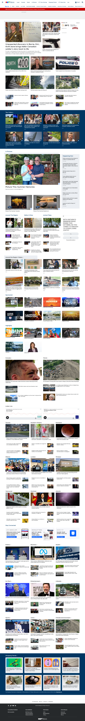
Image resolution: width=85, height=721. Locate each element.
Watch (28, 2)
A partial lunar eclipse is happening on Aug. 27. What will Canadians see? (67, 439)
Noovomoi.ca (63, 713)
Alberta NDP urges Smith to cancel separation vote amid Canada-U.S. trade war (21, 103)
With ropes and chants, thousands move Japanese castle (67, 598)
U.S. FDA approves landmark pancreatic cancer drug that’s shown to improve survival (67, 562)
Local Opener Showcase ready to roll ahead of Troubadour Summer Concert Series (46, 103)
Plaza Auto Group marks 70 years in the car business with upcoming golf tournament (13, 126)
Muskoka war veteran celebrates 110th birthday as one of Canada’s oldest (36, 251)
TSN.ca (44, 714)
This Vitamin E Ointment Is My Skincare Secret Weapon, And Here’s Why (51, 687)
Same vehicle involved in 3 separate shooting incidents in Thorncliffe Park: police (16, 439)
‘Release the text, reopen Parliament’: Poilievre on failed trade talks (21, 567)
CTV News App (35, 701)
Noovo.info (63, 711)
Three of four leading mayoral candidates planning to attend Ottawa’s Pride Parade (16, 473)
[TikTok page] (11, 705)
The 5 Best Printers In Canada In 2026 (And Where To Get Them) (70, 686)
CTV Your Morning (42, 2)
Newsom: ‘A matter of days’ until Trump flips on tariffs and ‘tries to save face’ (51, 126)
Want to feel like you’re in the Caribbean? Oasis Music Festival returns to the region (13, 230)
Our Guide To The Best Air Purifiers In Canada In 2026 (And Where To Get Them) (32, 669)
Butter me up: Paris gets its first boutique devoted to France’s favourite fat (71, 609)
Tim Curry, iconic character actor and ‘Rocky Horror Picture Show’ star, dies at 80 (41, 598)
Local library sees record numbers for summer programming (17, 248)
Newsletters (50, 701)
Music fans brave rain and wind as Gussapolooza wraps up (70, 271)
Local (18, 2)
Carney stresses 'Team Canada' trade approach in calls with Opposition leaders (17, 562)
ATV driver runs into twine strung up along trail (51, 143)
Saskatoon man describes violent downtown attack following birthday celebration (21, 382)
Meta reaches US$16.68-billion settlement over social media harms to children (41, 562)
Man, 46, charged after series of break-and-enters (69, 143)
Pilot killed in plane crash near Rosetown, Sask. (28, 386)
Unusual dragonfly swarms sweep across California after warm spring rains (72, 646)
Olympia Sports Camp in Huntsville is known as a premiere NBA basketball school (70, 289)
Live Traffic (23, 6)
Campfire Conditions (52, 6)
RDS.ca (62, 714)
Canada (23, 2)
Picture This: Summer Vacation (12, 211)
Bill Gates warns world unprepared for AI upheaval (17, 597)
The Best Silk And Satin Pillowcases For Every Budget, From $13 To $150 (13, 687)
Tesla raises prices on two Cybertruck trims (44, 646)
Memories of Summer (62, 6)
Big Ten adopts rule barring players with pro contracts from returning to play (21, 646)
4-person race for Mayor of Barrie (21, 95)
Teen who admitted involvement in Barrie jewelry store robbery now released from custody (32, 126)
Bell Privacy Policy (29, 711)
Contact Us (45, 701)
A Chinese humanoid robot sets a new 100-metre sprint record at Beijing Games (21, 609)
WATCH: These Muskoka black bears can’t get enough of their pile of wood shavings (55, 243)
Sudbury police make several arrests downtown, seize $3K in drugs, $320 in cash (41, 439)
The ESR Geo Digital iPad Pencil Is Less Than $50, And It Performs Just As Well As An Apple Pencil (71, 669)
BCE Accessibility (11, 711)
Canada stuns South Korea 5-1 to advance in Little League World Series (21, 640)
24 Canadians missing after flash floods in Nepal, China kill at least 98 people (61, 381)
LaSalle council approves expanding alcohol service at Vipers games (67, 473)
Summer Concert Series (41, 6)
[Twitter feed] (8, 705)
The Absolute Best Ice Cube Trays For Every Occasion (33, 686)
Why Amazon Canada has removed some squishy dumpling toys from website (72, 103)
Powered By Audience (70, 240)
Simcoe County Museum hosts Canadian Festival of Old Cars (31, 288)
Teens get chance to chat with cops (13, 270)
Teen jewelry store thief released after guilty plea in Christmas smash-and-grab (51, 34)
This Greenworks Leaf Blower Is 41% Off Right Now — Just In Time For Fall (14, 669)
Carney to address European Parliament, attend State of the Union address (20, 573)
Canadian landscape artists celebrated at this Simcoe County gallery (32, 271)
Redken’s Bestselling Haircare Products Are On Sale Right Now (51, 669)
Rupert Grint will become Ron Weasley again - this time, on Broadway (45, 603)
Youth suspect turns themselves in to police (66, 70)
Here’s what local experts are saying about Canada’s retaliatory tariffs (41, 71)
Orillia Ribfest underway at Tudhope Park (51, 288)
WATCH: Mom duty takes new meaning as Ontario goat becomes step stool (51, 230)
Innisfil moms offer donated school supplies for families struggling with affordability (13, 289)
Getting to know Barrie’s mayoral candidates (31, 143)
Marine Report (71, 6)
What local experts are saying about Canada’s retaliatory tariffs (70, 126)
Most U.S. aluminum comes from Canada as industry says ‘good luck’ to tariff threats (46, 573)
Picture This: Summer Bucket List (41, 211)
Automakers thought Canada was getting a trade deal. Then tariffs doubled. (46, 567)
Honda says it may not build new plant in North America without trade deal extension (46, 640)
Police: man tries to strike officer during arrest (16, 90)
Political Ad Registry (29, 714)
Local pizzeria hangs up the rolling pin (17, 242)
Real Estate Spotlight (30, 6)
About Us (40, 701)
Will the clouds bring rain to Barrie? (39, 90)
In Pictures (34, 2)
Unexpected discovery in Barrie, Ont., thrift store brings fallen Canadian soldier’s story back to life (22, 46)
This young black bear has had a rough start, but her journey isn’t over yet (55, 250)
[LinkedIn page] (15, 705)
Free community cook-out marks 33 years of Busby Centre (51, 271)
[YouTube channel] (13, 705)
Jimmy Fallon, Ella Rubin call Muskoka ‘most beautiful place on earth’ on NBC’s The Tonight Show (36, 244)
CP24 (44, 711)
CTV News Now (62, 2)
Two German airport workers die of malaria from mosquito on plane (72, 566)
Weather (17, 6)
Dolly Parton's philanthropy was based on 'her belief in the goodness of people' (46, 610)
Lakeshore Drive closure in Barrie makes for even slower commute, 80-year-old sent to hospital (67, 91)
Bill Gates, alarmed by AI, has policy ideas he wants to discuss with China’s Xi (21, 602)
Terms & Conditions (29, 713)
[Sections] (2, 2)
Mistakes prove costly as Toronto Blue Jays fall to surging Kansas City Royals (16, 635)
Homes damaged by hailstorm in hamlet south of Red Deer (71, 639)
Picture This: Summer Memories (20, 187)
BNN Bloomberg (46, 713)
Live (68, 2)
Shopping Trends (53, 2)
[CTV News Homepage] (10, 2)
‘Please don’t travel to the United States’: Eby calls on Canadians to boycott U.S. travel (13, 144)
